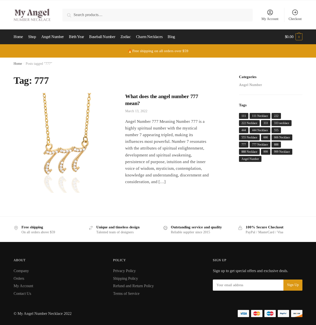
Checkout (295, 19)
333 (265, 123)
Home (18, 63)
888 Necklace (249, 151)
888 (276, 144)
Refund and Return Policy (133, 286)
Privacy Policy (124, 271)
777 (243, 144)
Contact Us (22, 293)
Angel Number (250, 85)
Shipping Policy (125, 278)
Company (21, 271)
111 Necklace (260, 116)
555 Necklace (249, 137)
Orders (19, 278)
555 (276, 130)
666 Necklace (282, 137)
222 (276, 116)
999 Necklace (282, 151)
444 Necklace (260, 130)
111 (243, 116)
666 (265, 137)
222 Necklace (249, 123)
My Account (269, 19)
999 (265, 151)
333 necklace (281, 123)
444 (243, 130)
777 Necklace (260, 144)
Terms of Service (126, 293)
